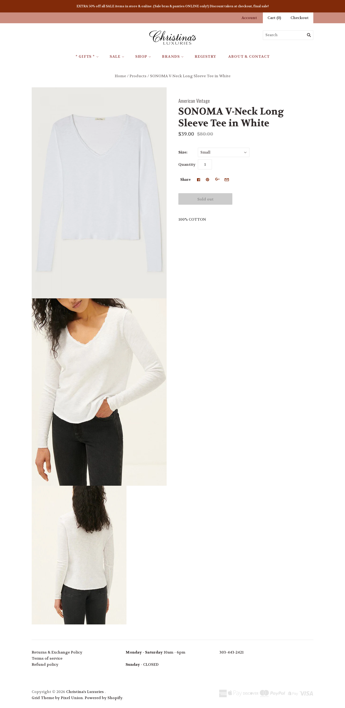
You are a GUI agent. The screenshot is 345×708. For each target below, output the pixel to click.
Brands (171, 56)
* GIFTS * (85, 56)
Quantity (187, 164)
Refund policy (45, 664)
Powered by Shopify (103, 697)
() (274, 17)
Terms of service (47, 658)
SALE (115, 56)
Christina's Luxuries (85, 691)
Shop (141, 56)
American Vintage (194, 100)
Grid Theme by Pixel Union (57, 697)
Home (120, 75)
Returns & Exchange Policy (57, 652)
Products (138, 75)
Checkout (300, 17)
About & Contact (248, 56)
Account (249, 17)
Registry (205, 56)
